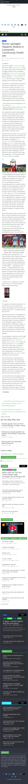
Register (7, 1)
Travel (14, 618)
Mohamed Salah (13, 342)
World (14, 469)
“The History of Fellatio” (8, 541)
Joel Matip (4, 193)
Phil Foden (5, 156)
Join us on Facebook (7, 461)
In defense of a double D (8, 547)
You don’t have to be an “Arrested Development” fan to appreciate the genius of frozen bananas (14, 677)
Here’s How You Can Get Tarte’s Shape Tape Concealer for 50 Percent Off (13, 474)
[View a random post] (25, 34)
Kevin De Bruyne (6, 226)
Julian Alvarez (13, 75)
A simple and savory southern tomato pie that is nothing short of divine (13, 411)
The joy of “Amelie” (7, 558)
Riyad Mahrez (10, 143)
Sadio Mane (21, 338)
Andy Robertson (18, 353)
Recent (15, 538)
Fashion (9, 469)
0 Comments (6, 60)
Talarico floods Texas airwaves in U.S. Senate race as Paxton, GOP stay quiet (13, 571)
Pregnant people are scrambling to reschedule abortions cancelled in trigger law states (13, 685)
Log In (2, 1)
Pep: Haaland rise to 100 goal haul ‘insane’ (13, 670)
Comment (23, 538)
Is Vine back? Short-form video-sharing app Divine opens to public (13, 721)
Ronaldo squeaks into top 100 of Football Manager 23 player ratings (13, 424)
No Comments (14, 543)
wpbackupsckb (14, 58)
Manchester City (18, 67)
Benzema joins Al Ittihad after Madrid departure (12, 442)
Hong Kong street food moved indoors (12, 636)
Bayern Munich (15, 340)
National (10, 618)
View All (23, 466)
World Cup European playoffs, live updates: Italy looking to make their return (14, 433)
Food (5, 618)
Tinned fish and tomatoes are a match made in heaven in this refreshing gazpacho (13, 403)
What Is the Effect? (10, 511)
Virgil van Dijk (13, 193)
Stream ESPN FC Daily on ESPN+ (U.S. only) (14, 107)
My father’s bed (6, 553)
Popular (6, 538)
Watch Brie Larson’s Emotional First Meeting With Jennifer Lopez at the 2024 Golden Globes (13, 663)
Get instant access (18, 109)
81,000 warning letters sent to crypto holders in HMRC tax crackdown (12, 735)
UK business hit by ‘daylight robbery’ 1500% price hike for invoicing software (13, 728)
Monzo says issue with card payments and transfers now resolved (13, 742)
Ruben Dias (15, 343)
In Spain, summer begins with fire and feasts (13, 622)
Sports (4, 41)
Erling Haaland (18, 65)
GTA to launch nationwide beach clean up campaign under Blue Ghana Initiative (12, 490)
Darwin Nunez (19, 73)
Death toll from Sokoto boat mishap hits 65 (13, 592)
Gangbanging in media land (9, 564)
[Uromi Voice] (2, 34)
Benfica (23, 121)
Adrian (13, 154)
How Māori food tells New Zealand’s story (13, 641)
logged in (10, 454)
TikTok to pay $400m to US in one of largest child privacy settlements (12, 708)
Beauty (4, 469)
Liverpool (11, 73)
